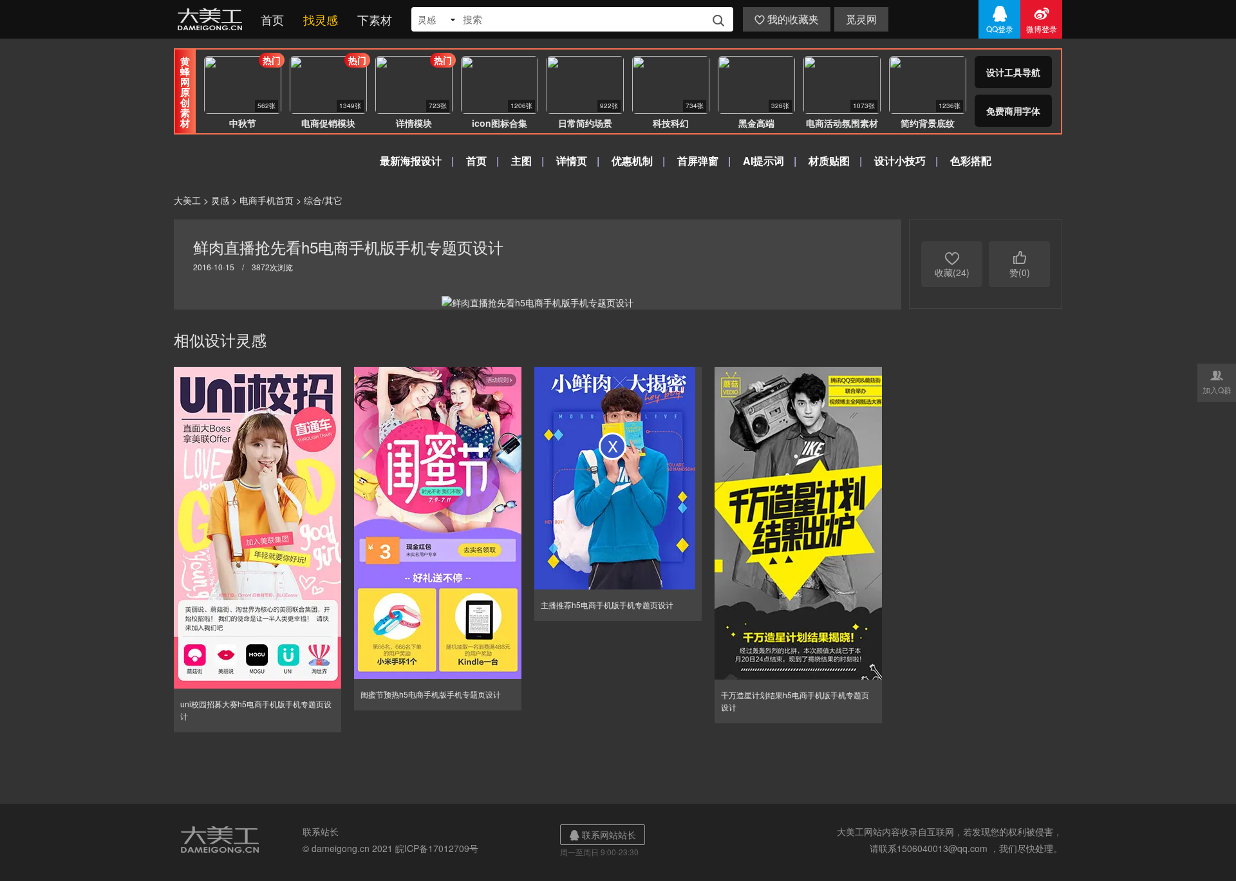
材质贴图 (829, 160)
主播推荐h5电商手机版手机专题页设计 (607, 604)
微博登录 (1041, 19)
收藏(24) (952, 264)
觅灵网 (861, 19)
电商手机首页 (266, 200)
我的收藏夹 (786, 19)
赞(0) (1019, 264)
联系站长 (321, 831)
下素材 (374, 19)
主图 (521, 160)
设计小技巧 (900, 160)
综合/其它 (323, 200)
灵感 (220, 200)
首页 (272, 19)
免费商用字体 (1013, 110)
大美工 (212, 19)
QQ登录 (999, 19)
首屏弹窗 (697, 160)
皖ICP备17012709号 (436, 848)
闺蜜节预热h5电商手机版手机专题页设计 (430, 694)
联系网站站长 (602, 834)
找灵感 (320, 19)
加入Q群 (1217, 381)
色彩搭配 (970, 160)
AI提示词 (763, 160)
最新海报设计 (411, 160)
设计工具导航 (1013, 72)
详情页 (571, 160)
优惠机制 (632, 160)
